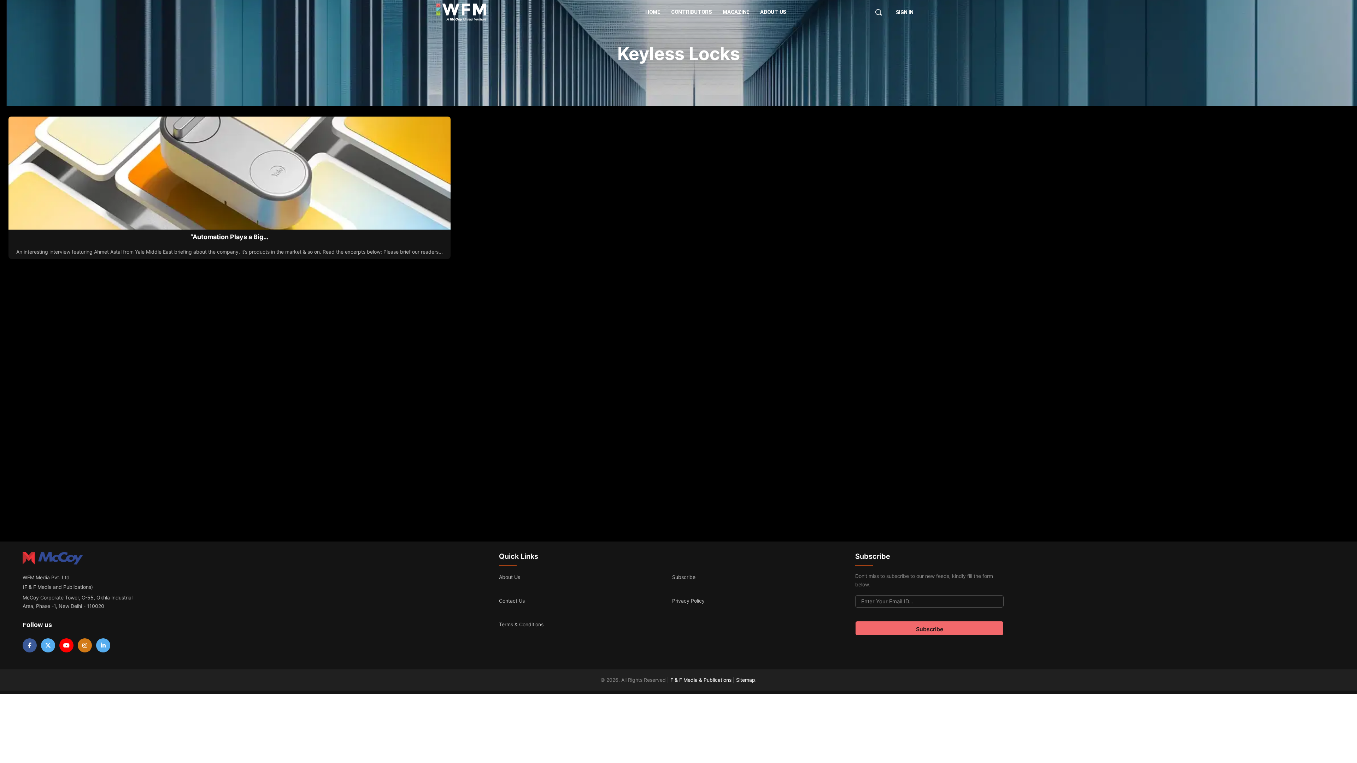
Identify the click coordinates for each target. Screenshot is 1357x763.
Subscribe (683, 577)
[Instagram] (85, 645)
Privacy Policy (688, 601)
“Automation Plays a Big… (229, 237)
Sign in (905, 12)
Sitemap (745, 680)
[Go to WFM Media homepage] (461, 12)
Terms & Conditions (521, 624)
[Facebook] (30, 645)
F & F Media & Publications (701, 680)
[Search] (878, 12)
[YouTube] (66, 645)
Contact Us (512, 601)
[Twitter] (48, 645)
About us (509, 577)
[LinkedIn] (103, 645)
